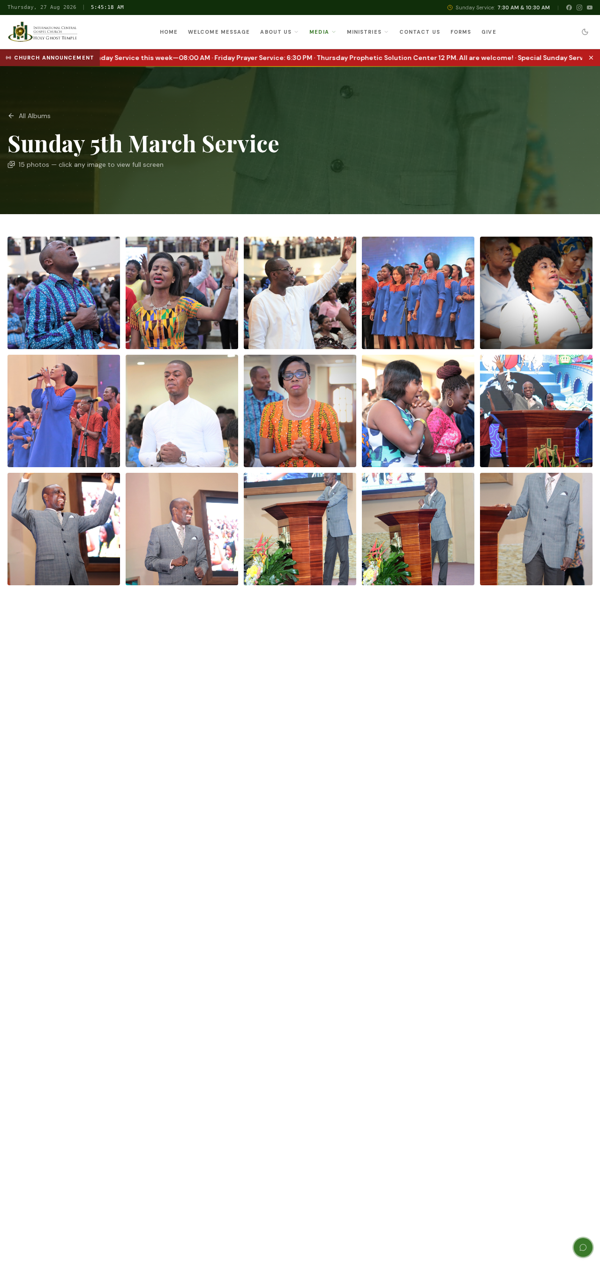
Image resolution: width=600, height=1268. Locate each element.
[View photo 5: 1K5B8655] (536, 293)
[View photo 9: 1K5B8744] (418, 411)
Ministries (364, 32)
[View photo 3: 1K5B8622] (300, 293)
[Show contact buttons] (583, 1247)
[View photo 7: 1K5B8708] (182, 411)
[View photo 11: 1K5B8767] (64, 529)
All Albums (35, 116)
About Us (276, 32)
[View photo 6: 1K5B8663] (64, 411)
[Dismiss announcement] (591, 57)
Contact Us (419, 32)
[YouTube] (589, 7)
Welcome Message (219, 32)
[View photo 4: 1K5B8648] (418, 293)
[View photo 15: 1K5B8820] (536, 529)
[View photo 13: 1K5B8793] (300, 529)
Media (319, 32)
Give (488, 32)
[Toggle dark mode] (585, 31)
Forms (461, 32)
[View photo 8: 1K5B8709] (300, 411)
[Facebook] (569, 7)
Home (169, 32)
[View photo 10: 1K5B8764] (536, 411)
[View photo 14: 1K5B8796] (418, 529)
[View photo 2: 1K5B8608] (182, 293)
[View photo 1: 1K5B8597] (64, 293)
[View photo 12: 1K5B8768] (182, 529)
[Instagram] (579, 7)
